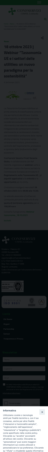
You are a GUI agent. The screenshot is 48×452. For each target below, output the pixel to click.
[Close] (42, 412)
